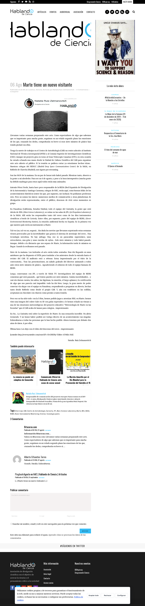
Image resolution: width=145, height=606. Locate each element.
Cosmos (31, 90)
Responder (48, 430)
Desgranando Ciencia (94, 1)
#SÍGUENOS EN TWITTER (72, 546)
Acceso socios (48, 583)
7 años (115, 123)
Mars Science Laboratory (66, 411)
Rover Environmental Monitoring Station (30, 413)
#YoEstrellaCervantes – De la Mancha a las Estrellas (115, 99)
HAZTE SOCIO (127, 1)
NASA (87, 411)
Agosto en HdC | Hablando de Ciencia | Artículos (45, 474)
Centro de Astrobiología (36, 411)
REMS (12, 413)
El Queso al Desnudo (115, 166)
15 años (115, 170)
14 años (115, 139)
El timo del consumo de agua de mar (115, 151)
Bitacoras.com (30, 427)
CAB (25, 411)
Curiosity (49, 411)
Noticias (46, 90)
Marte (79, 411)
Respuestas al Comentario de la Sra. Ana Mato (115, 134)
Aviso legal (47, 574)
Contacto (47, 578)
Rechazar (107, 595)
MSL (83, 411)
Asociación (47, 569)
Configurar (121, 595)
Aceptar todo (94, 595)
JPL (55, 411)
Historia (39, 90)
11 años (115, 104)
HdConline (114, 1)
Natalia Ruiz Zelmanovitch (63, 90)
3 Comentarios (82, 90)
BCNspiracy (106, 1)
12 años (115, 156)
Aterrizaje (19, 411)
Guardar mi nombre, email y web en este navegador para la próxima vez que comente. (49, 524)
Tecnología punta (53, 413)
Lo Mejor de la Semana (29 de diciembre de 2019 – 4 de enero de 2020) (115, 116)
